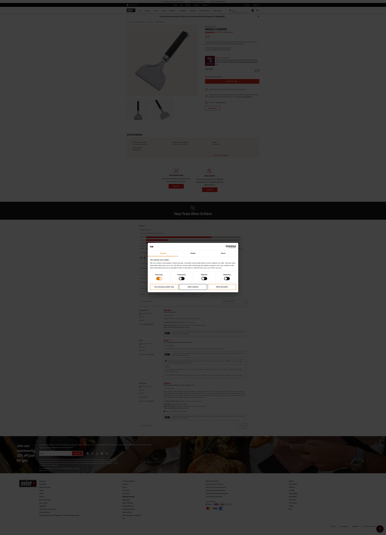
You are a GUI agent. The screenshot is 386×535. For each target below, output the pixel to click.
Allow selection (193, 287)
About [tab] (223, 253)
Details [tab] (193, 253)
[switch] (182, 278)
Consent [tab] (163, 253)
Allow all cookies (222, 287)
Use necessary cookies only (164, 287)
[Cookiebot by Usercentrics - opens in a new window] (227, 246)
